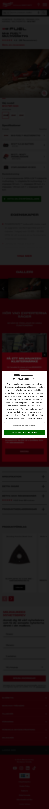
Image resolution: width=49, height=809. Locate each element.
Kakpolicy (10, 409)
